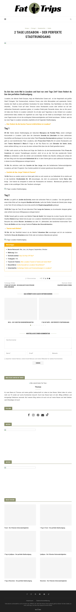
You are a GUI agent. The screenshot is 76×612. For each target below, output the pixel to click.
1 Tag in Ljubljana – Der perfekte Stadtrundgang (17, 554)
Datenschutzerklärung (43, 600)
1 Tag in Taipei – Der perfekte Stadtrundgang (55, 322)
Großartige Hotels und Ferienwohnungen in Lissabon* (34, 268)
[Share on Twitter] (45, 278)
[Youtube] (39, 594)
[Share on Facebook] (43, 278)
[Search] (71, 19)
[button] (6, 311)
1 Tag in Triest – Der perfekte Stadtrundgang (52, 528)
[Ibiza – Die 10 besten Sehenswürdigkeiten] (20, 309)
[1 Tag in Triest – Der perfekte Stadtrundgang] (56, 515)
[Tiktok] (47, 415)
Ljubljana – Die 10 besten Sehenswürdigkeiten (53, 554)
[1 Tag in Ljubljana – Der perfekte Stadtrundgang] (20, 541)
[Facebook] (29, 415)
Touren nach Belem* (13, 228)
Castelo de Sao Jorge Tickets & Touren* (21, 172)
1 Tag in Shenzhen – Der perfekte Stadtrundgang (18, 581)
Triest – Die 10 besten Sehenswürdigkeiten (16, 528)
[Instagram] (33, 415)
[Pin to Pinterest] (47, 278)
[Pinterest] (38, 415)
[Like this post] (41, 278)
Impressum (29, 600)
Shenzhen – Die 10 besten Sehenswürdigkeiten (53, 581)
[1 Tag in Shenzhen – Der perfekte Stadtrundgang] (20, 568)
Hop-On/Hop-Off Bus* (26, 256)
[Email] (43, 415)
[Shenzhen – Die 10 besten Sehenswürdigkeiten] (56, 568)
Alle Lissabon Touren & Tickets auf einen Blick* (36, 262)
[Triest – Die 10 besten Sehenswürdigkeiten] (20, 515)
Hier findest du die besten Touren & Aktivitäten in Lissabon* (28, 124)
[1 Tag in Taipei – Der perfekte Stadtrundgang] (55, 309)
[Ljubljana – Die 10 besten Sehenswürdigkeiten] (56, 541)
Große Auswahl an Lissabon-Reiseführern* (31, 265)
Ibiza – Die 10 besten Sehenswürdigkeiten (20, 322)
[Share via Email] (49, 278)
